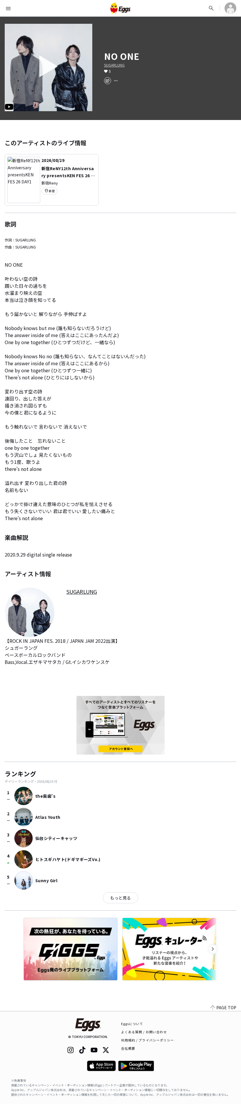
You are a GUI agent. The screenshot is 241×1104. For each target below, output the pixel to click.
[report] (115, 80)
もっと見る (120, 898)
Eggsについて (132, 1023)
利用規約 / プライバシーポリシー (147, 1040)
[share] (107, 80)
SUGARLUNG (114, 65)
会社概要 (128, 1048)
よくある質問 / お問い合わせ (144, 1031)
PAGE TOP (226, 1007)
